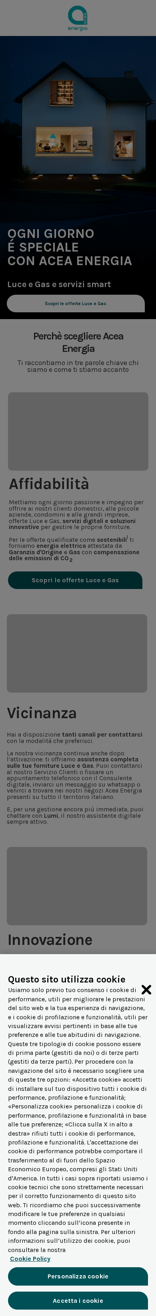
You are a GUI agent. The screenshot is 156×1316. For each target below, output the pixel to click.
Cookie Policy (30, 1258)
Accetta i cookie (78, 1300)
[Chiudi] (146, 989)
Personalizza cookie (78, 1276)
